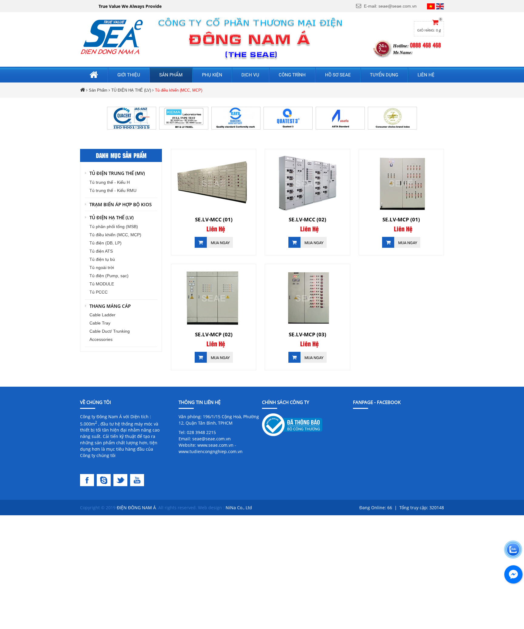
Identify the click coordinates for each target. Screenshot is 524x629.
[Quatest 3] (288, 117)
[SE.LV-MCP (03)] (307, 298)
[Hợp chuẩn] (236, 117)
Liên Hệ (216, 229)
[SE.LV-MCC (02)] (307, 183)
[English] (440, 6)
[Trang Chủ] (112, 36)
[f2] (105, 480)
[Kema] (183, 117)
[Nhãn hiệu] (392, 117)
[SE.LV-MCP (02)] (214, 298)
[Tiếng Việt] (431, 6)
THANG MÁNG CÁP (110, 306)
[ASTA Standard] (340, 117)
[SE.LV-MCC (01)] (214, 183)
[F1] (88, 480)
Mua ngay (220, 242)
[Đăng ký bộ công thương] (292, 424)
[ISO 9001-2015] (131, 117)
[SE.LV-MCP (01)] (401, 183)
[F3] (121, 480)
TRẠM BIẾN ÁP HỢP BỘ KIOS (120, 204)
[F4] (138, 480)
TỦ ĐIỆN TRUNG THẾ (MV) (117, 173)
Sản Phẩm (98, 90)
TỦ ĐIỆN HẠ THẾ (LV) (131, 90)
